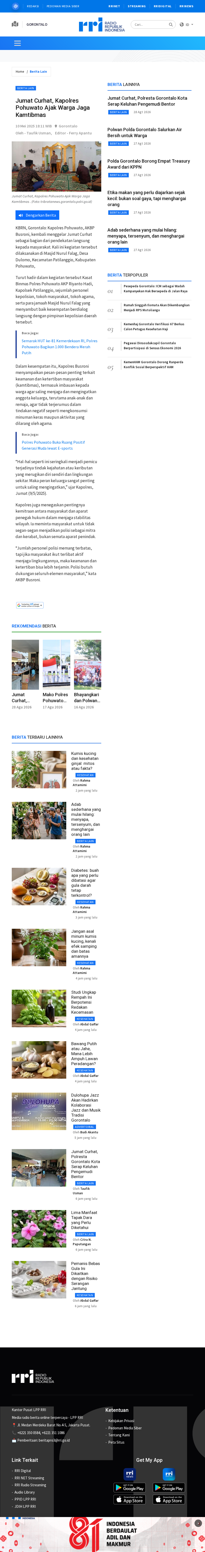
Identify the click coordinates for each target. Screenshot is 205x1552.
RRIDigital (163, 6)
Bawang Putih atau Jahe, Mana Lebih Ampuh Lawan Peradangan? (84, 1053)
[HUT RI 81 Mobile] (102, 1534)
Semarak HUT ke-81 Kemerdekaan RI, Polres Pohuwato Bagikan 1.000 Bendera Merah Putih (60, 346)
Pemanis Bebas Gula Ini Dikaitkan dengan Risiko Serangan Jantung (85, 1276)
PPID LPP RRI (25, 1499)
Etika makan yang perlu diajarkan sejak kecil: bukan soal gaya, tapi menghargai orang (147, 198)
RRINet (114, 6)
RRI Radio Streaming (30, 1485)
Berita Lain (25, 88)
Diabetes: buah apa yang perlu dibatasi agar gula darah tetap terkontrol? (85, 883)
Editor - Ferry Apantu (73, 132)
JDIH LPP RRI (25, 1506)
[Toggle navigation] (17, 43)
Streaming (137, 6)
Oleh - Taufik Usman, (34, 132)
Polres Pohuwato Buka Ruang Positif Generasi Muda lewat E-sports (53, 445)
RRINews (187, 6)
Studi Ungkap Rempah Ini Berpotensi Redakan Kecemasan (83, 1002)
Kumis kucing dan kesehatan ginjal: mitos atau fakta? (84, 761)
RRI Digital (22, 1470)
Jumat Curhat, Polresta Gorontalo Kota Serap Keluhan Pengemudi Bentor (85, 1164)
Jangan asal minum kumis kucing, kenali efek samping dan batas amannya (84, 944)
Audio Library (24, 1492)
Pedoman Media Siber (63, 6)
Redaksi (33, 6)
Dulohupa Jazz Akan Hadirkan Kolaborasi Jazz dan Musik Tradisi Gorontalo (85, 1108)
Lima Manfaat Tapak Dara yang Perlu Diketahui (84, 1220)
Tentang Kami (119, 1435)
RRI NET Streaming (29, 1478)
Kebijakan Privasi (121, 1420)
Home (20, 71)
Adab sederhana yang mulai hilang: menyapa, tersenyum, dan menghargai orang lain (86, 819)
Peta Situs (116, 1442)
